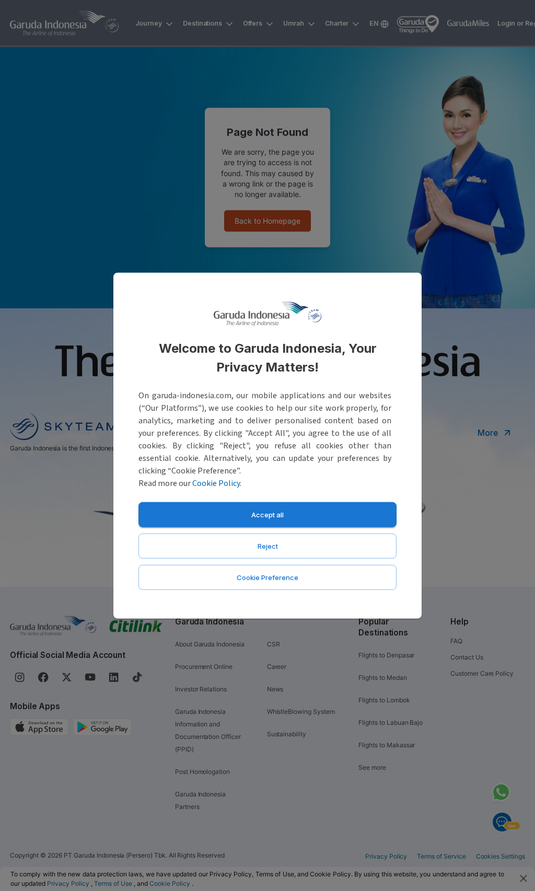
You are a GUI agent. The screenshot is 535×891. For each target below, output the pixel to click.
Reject (268, 545)
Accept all (267, 514)
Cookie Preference (267, 577)
